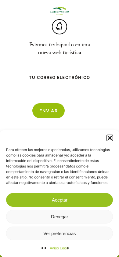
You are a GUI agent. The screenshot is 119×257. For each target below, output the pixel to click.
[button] (110, 138)
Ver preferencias (59, 233)
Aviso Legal (59, 248)
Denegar (59, 216)
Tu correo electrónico (59, 77)
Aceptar (59, 199)
